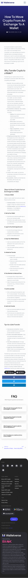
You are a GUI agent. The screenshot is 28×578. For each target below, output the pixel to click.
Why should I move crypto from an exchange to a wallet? (13, 408)
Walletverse (23, 206)
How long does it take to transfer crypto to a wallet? (13, 417)
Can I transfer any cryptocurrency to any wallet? (13, 435)
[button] (25, 2)
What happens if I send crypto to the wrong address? (12, 426)
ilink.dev (11, 528)
